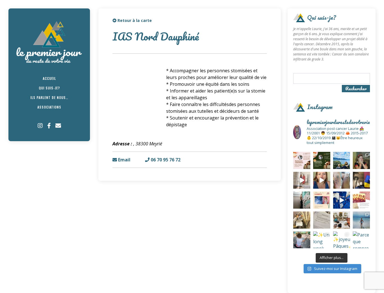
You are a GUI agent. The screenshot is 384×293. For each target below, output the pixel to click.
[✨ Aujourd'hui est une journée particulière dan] (321, 220)
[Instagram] (40, 125)
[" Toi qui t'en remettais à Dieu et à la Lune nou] (321, 200)
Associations (49, 107)
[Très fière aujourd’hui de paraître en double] (301, 180)
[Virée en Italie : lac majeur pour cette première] (341, 160)
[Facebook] (49, 125)
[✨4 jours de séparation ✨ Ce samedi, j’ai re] (361, 220)
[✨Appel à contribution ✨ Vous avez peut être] (361, 200)
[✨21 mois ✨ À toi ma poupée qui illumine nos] (301, 240)
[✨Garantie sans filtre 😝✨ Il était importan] (341, 180)
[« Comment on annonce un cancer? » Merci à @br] (321, 180)
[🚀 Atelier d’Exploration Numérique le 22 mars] (301, 160)
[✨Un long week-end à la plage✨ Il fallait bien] (321, 240)
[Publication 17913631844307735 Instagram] (341, 200)
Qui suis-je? (49, 87)
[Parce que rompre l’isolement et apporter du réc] (361, 240)
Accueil (49, 78)
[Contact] (58, 125)
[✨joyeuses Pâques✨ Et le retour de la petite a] (341, 240)
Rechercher (356, 88)
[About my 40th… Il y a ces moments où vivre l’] (361, 160)
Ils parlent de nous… (49, 97)
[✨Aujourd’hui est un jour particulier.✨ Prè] (341, 220)
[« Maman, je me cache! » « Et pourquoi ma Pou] (301, 200)
